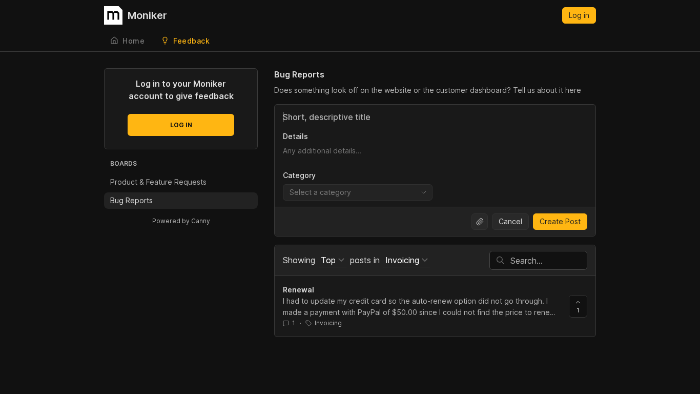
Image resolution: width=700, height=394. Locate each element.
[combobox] (358, 192)
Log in (579, 15)
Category (299, 175)
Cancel (510, 221)
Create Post (560, 221)
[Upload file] (479, 221)
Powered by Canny (181, 221)
